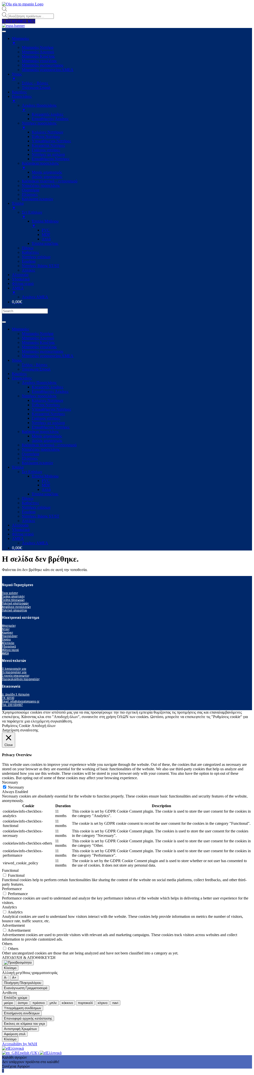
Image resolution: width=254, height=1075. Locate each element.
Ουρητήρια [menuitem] (30, 190)
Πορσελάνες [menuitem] (22, 98)
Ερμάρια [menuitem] (28, 261)
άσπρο (23, 1003)
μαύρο (8, 1003)
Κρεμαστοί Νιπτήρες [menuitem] (48, 145)
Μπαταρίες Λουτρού (38, 338)
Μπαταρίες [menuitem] (20, 40)
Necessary (16, 787)
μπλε (53, 1003)
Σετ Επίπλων (32, 472)
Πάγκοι (27, 498)
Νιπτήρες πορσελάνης (39, 396)
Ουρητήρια (30, 454)
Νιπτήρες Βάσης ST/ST (40, 516)
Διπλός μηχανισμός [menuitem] (47, 177)
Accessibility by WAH (19, 1044)
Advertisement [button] (13, 925)
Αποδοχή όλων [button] (44, 726)
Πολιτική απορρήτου (14, 610)
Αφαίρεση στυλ (15, 1034)
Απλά (46, 489)
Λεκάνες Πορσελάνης (39, 382)
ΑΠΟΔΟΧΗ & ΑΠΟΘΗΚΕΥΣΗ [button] (29, 957)
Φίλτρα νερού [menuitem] (23, 283)
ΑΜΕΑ (18, 538)
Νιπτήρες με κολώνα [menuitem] (48, 154)
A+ (14, 977)
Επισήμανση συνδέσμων (22, 1013)
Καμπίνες (19, 374)
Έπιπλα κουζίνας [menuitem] (45, 243)
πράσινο (38, 1003)
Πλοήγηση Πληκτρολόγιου (22, 983)
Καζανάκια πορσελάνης (40, 431)
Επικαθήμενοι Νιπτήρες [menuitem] (50, 159)
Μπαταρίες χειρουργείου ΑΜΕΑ (47, 356)
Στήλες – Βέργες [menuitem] (35, 83)
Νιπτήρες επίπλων (36, 507)
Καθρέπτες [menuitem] (30, 252)
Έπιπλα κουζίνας (45, 494)
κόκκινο (67, 1003)
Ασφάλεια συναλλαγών (16, 607)
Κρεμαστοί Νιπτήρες (48, 414)
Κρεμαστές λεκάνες (47, 387)
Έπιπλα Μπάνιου (45, 476)
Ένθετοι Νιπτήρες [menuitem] (46, 136)
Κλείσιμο (10, 968)
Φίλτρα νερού (23, 534)
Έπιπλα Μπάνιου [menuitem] (45, 223)
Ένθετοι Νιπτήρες (46, 405)
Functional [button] (10, 870)
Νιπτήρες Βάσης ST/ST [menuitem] (40, 266)
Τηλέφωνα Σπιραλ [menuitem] (36, 87)
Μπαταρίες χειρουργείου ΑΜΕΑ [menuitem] (47, 70)
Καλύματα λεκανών (37, 463)
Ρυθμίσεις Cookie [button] (16, 726)
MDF (46, 485)
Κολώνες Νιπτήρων (47, 400)
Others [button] (7, 944)
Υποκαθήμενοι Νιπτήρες (51, 409)
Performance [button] (12, 889)
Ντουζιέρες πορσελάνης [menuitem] (41, 185)
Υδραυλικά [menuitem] (21, 279)
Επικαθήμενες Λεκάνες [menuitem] (50, 119)
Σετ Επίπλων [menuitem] (32, 214)
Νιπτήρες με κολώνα (48, 423)
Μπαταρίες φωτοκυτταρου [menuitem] (42, 65)
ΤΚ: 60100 (8, 698)
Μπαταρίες (20, 329)
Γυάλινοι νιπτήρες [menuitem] (46, 150)
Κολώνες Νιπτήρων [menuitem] (47, 132)
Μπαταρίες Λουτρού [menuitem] (38, 52)
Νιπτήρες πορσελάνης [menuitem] (39, 125)
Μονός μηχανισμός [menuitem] (47, 172)
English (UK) (28, 1053)
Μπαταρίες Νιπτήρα (37, 333)
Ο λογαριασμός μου (14, 669)
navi (115, 1003)
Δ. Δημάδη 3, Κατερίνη (16, 694)
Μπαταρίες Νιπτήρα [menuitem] (37, 47)
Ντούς (6, 629)
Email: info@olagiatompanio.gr (20, 701)
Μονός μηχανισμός (47, 436)
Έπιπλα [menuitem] (18, 205)
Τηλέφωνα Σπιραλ (36, 369)
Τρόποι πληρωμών (13, 600)
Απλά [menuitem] (46, 239)
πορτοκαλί (85, 1003)
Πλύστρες (30, 458)
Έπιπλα (18, 467)
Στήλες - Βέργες (34, 365)
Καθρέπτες (30, 503)
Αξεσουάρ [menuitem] (20, 275)
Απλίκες (28, 521)
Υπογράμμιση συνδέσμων (22, 1008)
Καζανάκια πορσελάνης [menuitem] (40, 165)
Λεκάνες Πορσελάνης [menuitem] (39, 107)
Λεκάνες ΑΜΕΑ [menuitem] (35, 297)
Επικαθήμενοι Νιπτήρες (50, 427)
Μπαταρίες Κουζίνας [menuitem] (38, 56)
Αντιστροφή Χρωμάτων (20, 1029)
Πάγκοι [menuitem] (27, 248)
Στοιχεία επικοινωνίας (16, 675)
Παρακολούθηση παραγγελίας (21, 679)
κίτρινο (102, 1003)
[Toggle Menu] (4, 322)
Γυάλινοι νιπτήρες (46, 418)
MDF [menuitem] (46, 234)
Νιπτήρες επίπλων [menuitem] (36, 257)
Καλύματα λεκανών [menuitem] (37, 199)
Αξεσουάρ (20, 525)
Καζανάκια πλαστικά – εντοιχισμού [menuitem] (49, 181)
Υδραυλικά (21, 529)
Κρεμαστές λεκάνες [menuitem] (47, 114)
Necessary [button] (10, 782)
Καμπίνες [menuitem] (19, 92)
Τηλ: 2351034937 (12, 705)
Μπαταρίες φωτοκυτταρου (42, 351)
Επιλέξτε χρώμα (15, 998)
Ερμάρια (28, 512)
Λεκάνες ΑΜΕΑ (35, 543)
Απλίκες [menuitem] (28, 270)
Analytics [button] (9, 907)
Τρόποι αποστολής (13, 596)
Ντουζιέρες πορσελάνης (41, 449)
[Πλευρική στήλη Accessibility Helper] (18, 962)
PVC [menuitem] (46, 230)
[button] (18, 21)
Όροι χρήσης (10, 593)
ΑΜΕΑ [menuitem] (18, 290)
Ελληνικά (16, 1048)
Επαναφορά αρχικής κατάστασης (28, 1018)
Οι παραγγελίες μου (14, 672)
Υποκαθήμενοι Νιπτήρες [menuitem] (51, 141)
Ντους (17, 360)
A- (5, 977)
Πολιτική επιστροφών (15, 603)
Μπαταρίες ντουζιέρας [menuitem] (39, 61)
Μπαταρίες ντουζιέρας (39, 347)
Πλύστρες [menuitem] (30, 194)
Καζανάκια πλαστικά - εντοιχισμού (49, 445)
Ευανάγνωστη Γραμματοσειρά (25, 988)
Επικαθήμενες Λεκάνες (50, 391)
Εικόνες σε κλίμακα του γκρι (24, 1023)
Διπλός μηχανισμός (47, 440)
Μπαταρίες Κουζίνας (38, 342)
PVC (46, 480)
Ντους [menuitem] (17, 76)
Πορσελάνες (22, 378)
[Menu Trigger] (4, 31)
